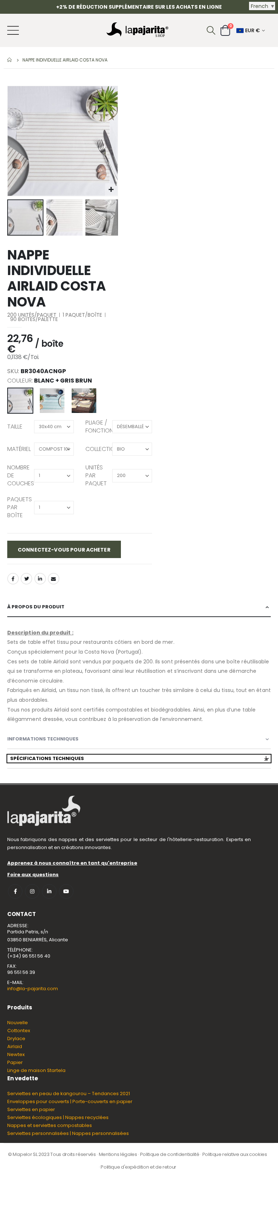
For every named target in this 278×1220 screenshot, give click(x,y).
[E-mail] (53, 578)
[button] (111, 189)
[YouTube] (66, 891)
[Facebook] (13, 578)
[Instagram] (32, 891)
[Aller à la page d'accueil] (9, 60)
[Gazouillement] (26, 578)
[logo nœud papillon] (137, 30)
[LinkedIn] (40, 578)
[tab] (139, 607)
